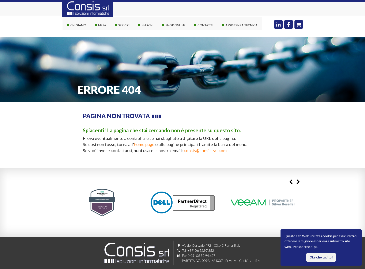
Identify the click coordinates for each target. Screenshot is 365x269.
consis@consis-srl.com (205, 150)
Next (298, 182)
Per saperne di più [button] (305, 247)
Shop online (175, 25)
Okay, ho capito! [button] (321, 257)
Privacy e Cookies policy (242, 260)
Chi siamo (78, 25)
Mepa (102, 25)
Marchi (148, 25)
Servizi (124, 25)
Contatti (205, 25)
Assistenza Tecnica (241, 25)
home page (144, 144)
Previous (290, 182)
